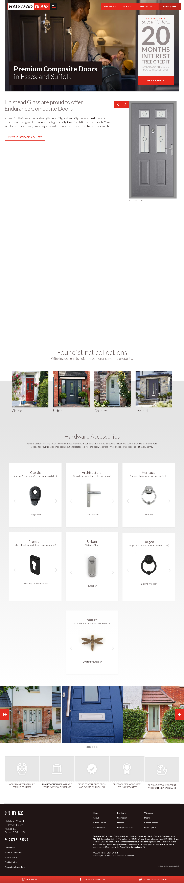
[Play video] (47, 271)
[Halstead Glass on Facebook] (14, 813)
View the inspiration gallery (25, 137)
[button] (110, 6)
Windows (148, 813)
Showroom (122, 818)
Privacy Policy (11, 857)
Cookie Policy (11, 862)
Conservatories (151, 823)
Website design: (168, 866)
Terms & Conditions (14, 852)
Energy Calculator (166, 788)
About (96, 818)
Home (95, 813)
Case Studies (99, 827)
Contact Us (10, 847)
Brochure (121, 813)
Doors (147, 818)
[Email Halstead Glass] (21, 813)
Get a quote (169, 6)
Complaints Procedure (15, 867)
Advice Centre (99, 823)
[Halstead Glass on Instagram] (7, 813)
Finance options (50, 784)
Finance (120, 823)
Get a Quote (150, 827)
